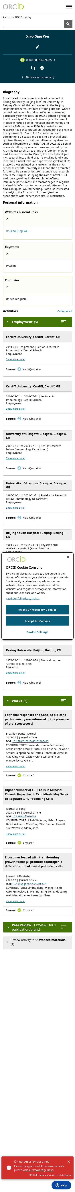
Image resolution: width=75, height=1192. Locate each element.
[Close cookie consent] (68, 557)
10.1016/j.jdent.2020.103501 (29, 884)
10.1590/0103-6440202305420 (30, 741)
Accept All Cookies (37, 621)
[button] (64, 311)
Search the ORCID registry (17, 17)
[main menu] (69, 6)
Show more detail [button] (15, 359)
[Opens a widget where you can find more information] (61, 1185)
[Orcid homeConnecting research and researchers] (13, 6)
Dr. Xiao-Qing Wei (17, 231)
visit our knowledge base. (38, 1170)
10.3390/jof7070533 (24, 816)
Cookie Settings (37, 632)
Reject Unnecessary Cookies (37, 609)
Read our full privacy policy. (23, 598)
